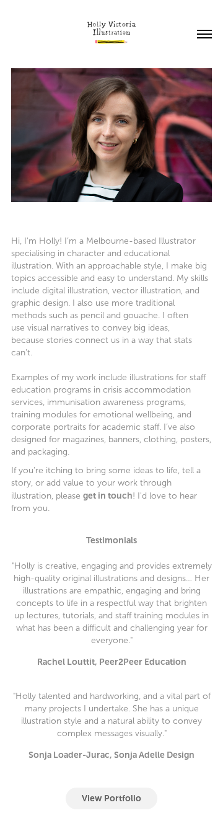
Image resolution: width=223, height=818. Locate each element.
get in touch (108, 495)
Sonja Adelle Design (154, 755)
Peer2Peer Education (142, 662)
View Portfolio (111, 798)
